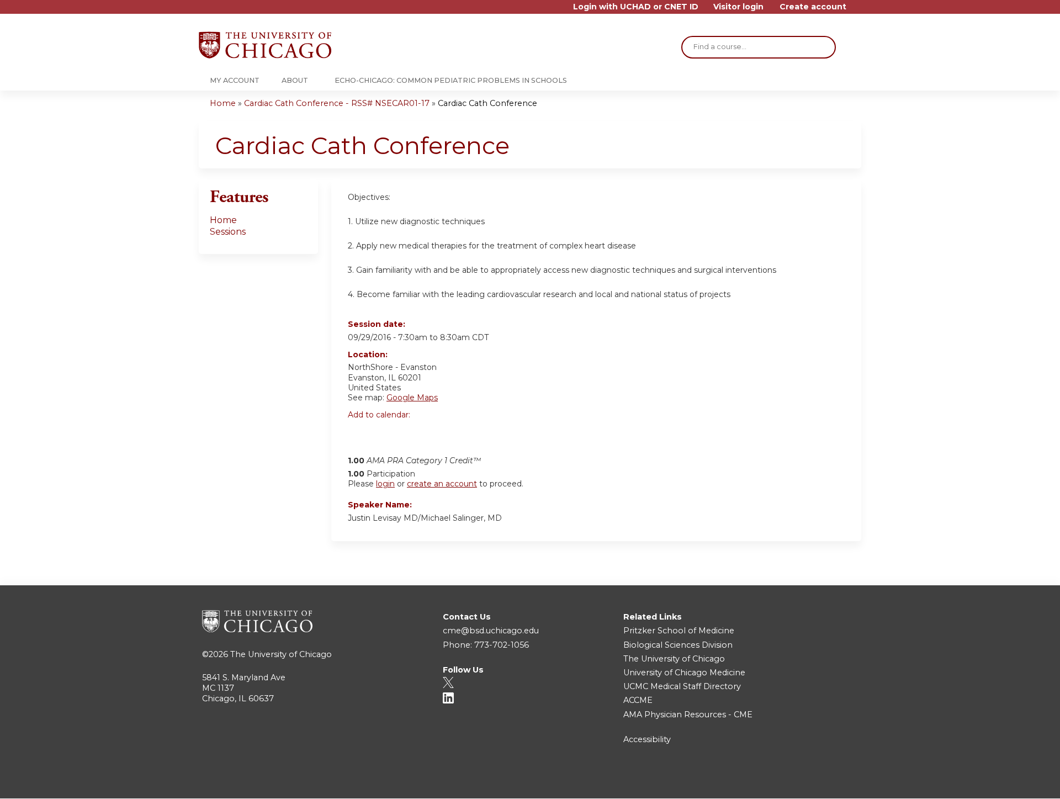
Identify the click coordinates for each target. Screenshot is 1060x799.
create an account (442, 484)
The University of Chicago (281, 654)
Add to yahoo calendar (384, 434)
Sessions (228, 231)
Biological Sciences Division (678, 645)
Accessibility (647, 739)
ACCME (638, 700)
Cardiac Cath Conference (487, 103)
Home (223, 103)
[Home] (265, 45)
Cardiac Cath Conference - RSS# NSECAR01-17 (337, 103)
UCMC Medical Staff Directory (682, 686)
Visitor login (738, 7)
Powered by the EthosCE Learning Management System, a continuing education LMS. (822, 780)
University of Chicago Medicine (684, 673)
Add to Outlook (435, 434)
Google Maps (412, 398)
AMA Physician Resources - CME (687, 714)
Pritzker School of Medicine (678, 631)
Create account (813, 7)
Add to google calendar (359, 434)
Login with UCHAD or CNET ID (635, 7)
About (295, 80)
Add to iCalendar (409, 433)
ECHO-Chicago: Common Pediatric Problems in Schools (451, 80)
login (385, 484)
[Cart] (858, 11)
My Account (234, 80)
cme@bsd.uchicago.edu (491, 631)
